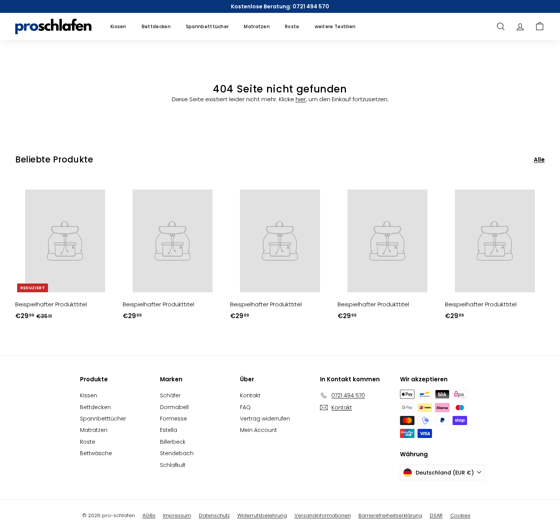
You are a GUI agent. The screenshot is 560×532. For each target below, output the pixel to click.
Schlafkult (173, 465)
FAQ (245, 407)
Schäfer (170, 395)
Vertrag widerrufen (265, 418)
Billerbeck (173, 442)
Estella (168, 430)
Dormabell (174, 407)
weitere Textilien (335, 26)
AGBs (148, 515)
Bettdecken (156, 26)
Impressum (177, 515)
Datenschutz (214, 515)
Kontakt (250, 395)
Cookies (460, 515)
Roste (292, 26)
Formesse (173, 418)
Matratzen (257, 26)
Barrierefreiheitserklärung (390, 515)
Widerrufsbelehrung (262, 515)
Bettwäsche (96, 453)
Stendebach (177, 453)
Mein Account (258, 430)
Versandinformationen (322, 515)
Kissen (118, 26)
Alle (539, 160)
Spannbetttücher (207, 26)
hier (301, 99)
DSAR (436, 515)
